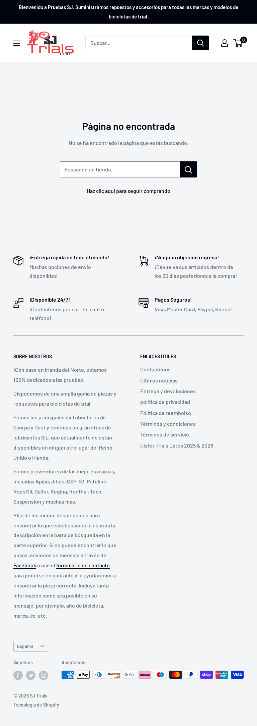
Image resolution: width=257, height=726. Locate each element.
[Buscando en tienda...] (188, 169)
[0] (238, 43)
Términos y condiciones (168, 423)
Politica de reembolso (165, 413)
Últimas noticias (159, 380)
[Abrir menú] (16, 43)
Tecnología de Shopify (36, 705)
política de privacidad (165, 402)
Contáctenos (155, 369)
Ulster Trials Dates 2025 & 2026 (176, 445)
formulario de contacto (83, 565)
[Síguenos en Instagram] (43, 675)
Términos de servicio (164, 434)
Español (25, 646)
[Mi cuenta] (224, 43)
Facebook (24, 565)
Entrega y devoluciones (168, 391)
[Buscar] (200, 43)
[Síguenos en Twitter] (30, 675)
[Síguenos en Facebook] (18, 675)
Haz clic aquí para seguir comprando (128, 191)
